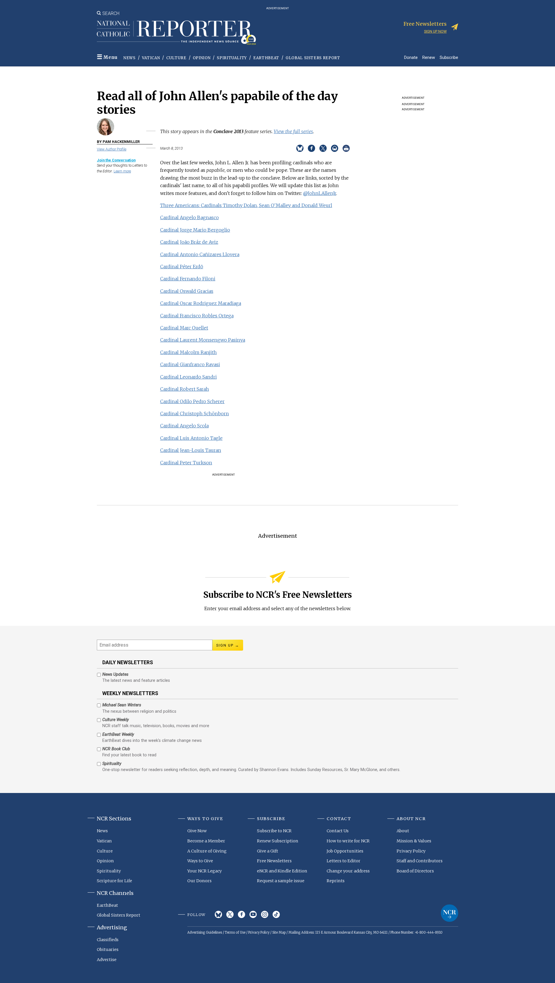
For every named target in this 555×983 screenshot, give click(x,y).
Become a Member (206, 841)
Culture (176, 57)
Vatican (151, 57)
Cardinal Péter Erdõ (181, 266)
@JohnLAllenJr (319, 193)
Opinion (202, 57)
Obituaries (108, 949)
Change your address (348, 871)
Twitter (230, 914)
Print (346, 148)
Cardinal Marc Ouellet (184, 328)
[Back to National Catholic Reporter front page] (176, 33)
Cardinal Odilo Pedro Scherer (192, 401)
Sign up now (435, 31)
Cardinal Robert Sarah (184, 389)
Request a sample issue (280, 880)
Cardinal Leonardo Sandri (188, 377)
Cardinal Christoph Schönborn (194, 413)
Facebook (241, 914)
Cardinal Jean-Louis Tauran (190, 450)
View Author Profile (111, 149)
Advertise (106, 959)
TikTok (276, 914)
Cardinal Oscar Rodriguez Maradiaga (200, 303)
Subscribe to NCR (274, 830)
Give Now (197, 830)
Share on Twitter (323, 148)
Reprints (336, 880)
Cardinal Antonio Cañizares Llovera (199, 254)
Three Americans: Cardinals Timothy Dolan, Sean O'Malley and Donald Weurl (246, 205)
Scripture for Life (114, 880)
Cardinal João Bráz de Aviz (189, 242)
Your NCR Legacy (204, 871)
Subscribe (449, 57)
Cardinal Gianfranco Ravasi (190, 364)
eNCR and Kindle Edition (282, 871)
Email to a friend (334, 148)
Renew (428, 57)
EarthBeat (266, 57)
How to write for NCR (348, 841)
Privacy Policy (411, 851)
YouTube (253, 914)
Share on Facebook (311, 148)
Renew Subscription (277, 841)
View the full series (293, 131)
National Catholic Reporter (449, 913)
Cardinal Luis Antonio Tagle (191, 438)
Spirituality (232, 57)
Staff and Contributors (420, 860)
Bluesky (218, 914)
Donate (411, 57)
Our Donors (199, 880)
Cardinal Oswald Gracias (186, 291)
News (129, 57)
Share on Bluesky (300, 148)
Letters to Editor (343, 860)
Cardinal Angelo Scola (184, 426)
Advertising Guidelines (204, 932)
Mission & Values (414, 841)
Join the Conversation (116, 160)
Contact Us (338, 830)
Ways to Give (200, 860)
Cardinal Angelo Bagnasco (189, 217)
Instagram (264, 914)
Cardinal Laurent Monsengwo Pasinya (202, 340)
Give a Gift (267, 851)
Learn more (122, 171)
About (403, 830)
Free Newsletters (274, 860)
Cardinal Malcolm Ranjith (188, 352)
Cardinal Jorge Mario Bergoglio (195, 230)
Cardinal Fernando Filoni (187, 279)
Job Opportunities (345, 851)
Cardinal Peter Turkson (186, 463)
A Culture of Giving (207, 851)
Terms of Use (235, 932)
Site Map (279, 932)
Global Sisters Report (313, 57)
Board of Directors (415, 871)
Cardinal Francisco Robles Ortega (197, 316)
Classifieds (108, 939)
